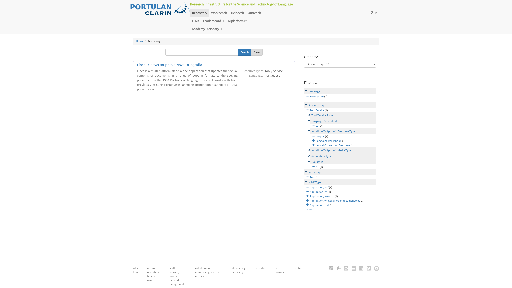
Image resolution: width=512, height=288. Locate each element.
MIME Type (314, 182)
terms (278, 268)
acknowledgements (207, 272)
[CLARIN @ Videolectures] (337, 268)
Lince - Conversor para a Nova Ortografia (169, 64)
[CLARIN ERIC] (329, 268)
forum (173, 276)
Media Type (315, 172)
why (135, 268)
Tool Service (317, 110)
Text (312, 177)
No (317, 167)
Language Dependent (324, 121)
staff (172, 268)
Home (139, 41)
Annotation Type (321, 156)
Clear (257, 52)
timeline (152, 276)
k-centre (260, 268)
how (135, 272)
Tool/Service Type (322, 115)
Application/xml (319, 205)
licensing (237, 272)
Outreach (254, 13)
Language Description (329, 141)
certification (202, 276)
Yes (318, 126)
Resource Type (317, 105)
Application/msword (322, 196)
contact (298, 268)
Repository (199, 13)
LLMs (195, 21)
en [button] (376, 13)
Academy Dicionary (206, 29)
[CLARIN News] (352, 268)
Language (314, 91)
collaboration (203, 268)
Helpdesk (237, 13)
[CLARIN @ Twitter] (367, 268)
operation (153, 272)
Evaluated (317, 162)
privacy (279, 272)
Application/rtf (318, 192)
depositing (238, 268)
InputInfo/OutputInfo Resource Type (333, 131)
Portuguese (317, 96)
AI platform (236, 21)
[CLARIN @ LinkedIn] (359, 268)
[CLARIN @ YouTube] (375, 268)
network (175, 280)
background (177, 284)
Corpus (320, 136)
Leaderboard (212, 21)
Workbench (219, 13)
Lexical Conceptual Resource (333, 145)
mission (151, 268)
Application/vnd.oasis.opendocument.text (335, 200)
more (310, 209)
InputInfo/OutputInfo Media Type (331, 150)
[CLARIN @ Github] (344, 268)
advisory (175, 272)
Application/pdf (319, 187)
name (150, 280)
